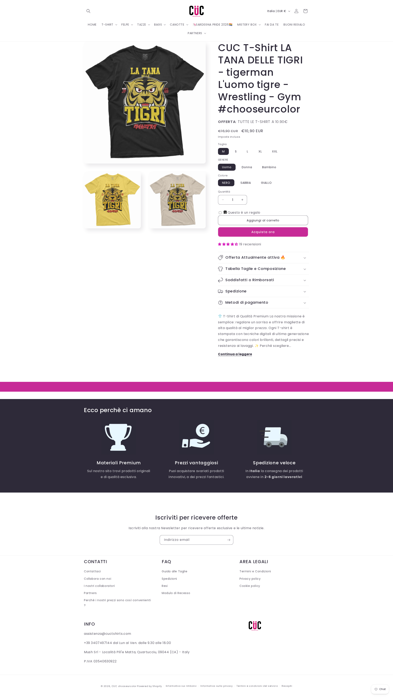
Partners (90, 593)
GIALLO (266, 183)
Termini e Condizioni (255, 571)
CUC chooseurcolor (124, 686)
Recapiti (287, 686)
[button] (88, 11)
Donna (247, 167)
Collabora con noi (97, 579)
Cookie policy (249, 586)
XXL (275, 151)
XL (260, 151)
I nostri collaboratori (99, 586)
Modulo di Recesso (176, 593)
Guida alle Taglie (174, 571)
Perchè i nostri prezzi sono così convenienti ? (117, 602)
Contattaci (92, 571)
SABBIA (246, 183)
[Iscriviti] (228, 540)
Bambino (269, 167)
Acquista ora (263, 232)
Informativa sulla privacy (216, 686)
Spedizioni (169, 579)
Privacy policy (250, 579)
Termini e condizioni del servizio (257, 686)
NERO (226, 183)
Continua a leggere (235, 354)
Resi (165, 586)
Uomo (227, 167)
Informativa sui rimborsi (181, 686)
